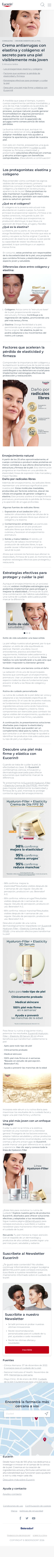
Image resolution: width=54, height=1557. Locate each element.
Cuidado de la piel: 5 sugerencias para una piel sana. (26, 1380)
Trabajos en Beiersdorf (18, 1535)
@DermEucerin (33, 1221)
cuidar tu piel (38, 147)
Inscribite (27, 1349)
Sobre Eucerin (40, 1535)
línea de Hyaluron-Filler (15, 1150)
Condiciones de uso (13, 1506)
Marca (14, 1511)
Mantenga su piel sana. (21, 1375)
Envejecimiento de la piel (28, 41)
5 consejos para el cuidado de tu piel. (22, 1368)
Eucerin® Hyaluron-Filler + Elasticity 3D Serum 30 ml (25, 1034)
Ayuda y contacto (12, 1494)
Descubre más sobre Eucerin (19, 1479)
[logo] (7, 5)
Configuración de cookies (38, 1506)
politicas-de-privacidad (31, 1511)
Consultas (7, 41)
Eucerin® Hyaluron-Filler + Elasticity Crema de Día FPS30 (26, 784)
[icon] (46, 1413)
